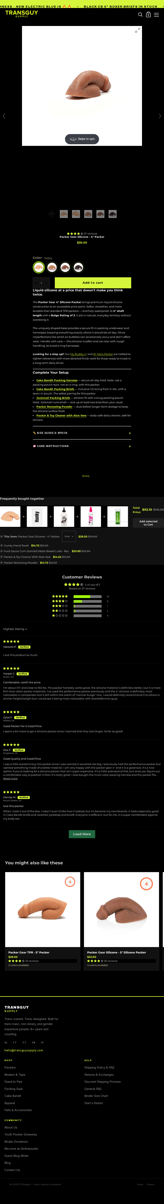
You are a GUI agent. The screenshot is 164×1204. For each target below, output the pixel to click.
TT (15, 1042)
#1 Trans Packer (103, 354)
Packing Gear (13, 1089)
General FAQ (92, 1089)
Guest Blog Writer (16, 1156)
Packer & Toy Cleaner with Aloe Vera (61, 415)
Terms (140, 1184)
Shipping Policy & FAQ (99, 1067)
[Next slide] (160, 116)
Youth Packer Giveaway (20, 1134)
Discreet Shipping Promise (102, 1082)
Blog (7, 1163)
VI (42, 1042)
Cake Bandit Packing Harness (56, 380)
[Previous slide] (4, 116)
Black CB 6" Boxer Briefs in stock (120, 6)
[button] (75, 233)
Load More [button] (82, 834)
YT (24, 1042)
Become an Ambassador (21, 1148)
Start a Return (93, 1103)
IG (5, 1042)
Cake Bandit (12, 1096)
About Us (10, 1127)
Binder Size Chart (96, 1096)
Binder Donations (16, 1141)
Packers (10, 1067)
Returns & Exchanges (99, 1075)
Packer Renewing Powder (54, 406)
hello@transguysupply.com (23, 1050)
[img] (11, 641)
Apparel (9, 1103)
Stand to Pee (13, 1082)
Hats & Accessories (18, 1110)
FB (33, 1042)
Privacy (150, 1184)
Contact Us (12, 1170)
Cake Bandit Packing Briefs (55, 389)
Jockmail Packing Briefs (53, 397)
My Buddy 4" (78, 354)
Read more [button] (10, 778)
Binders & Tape (14, 1075)
